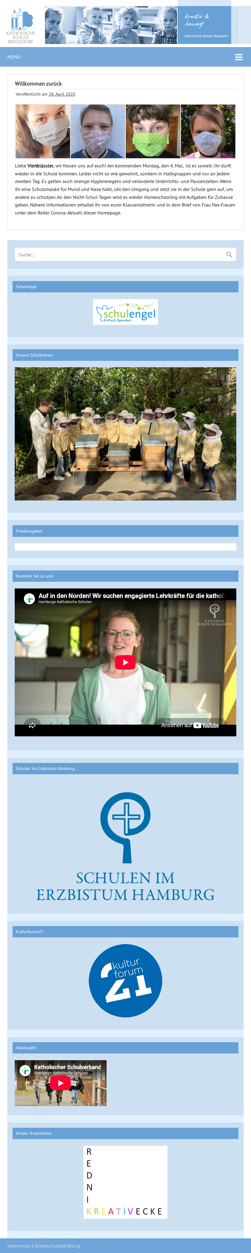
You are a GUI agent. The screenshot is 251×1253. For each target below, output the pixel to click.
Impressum (19, 1246)
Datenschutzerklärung (57, 1246)
